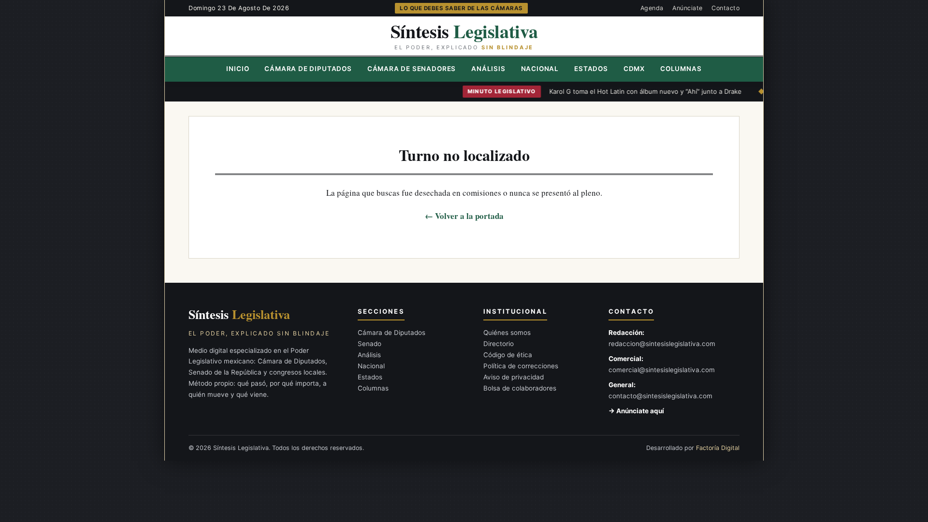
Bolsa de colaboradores (519, 388)
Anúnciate (687, 8)
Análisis (488, 68)
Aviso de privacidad (513, 377)
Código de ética (507, 355)
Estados (591, 68)
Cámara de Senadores (411, 68)
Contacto (725, 8)
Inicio (237, 68)
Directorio (498, 344)
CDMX (634, 68)
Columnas (680, 68)
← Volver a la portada (464, 216)
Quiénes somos (507, 332)
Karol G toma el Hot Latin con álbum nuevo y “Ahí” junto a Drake (633, 91)
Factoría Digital (718, 447)
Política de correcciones (520, 366)
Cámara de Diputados (307, 68)
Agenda (652, 8)
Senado (369, 344)
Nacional (540, 68)
